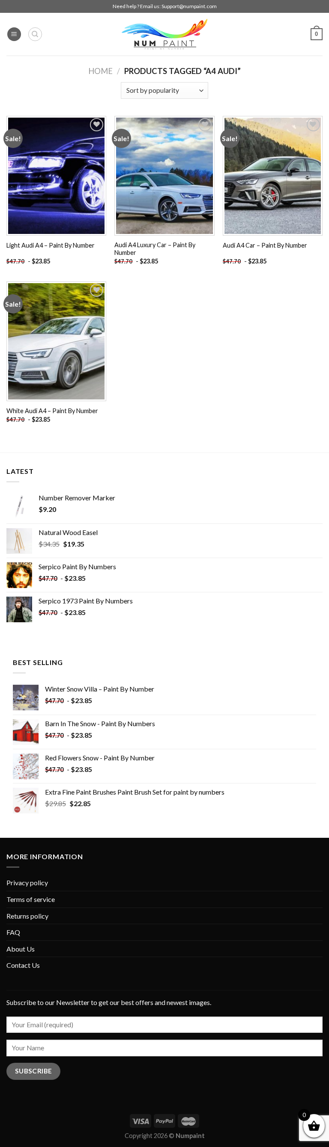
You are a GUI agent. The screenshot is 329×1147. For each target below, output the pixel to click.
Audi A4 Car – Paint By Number (265, 245)
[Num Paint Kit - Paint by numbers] (164, 34)
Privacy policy (27, 882)
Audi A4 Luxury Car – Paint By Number (154, 249)
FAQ (13, 932)
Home (100, 71)
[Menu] (14, 34)
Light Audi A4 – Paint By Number (50, 245)
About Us (20, 949)
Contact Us (23, 965)
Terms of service (30, 899)
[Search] (35, 34)
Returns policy (27, 916)
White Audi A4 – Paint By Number (52, 410)
